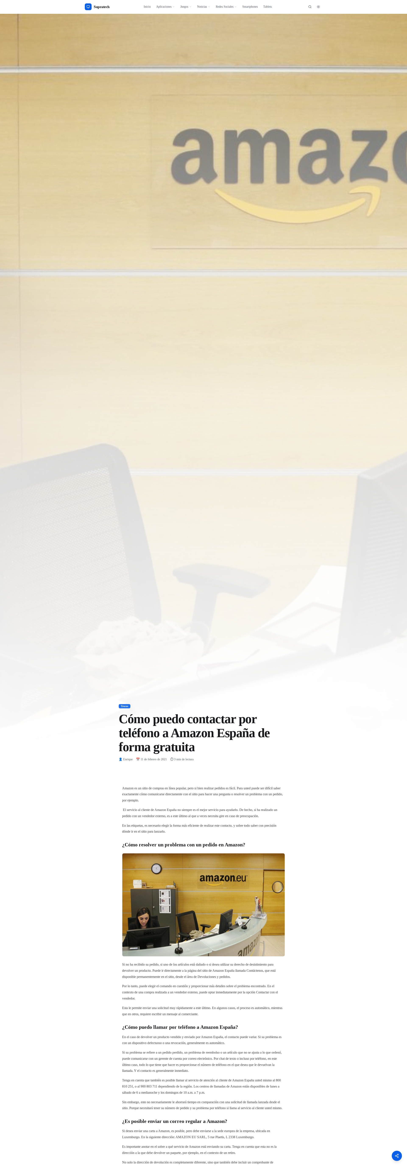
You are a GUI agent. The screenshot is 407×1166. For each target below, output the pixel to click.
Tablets (267, 6)
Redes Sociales (224, 6)
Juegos (184, 6)
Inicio (147, 6)
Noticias (202, 6)
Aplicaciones (163, 6)
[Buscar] (310, 7)
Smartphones (250, 6)
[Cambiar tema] (318, 7)
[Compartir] (397, 1156)
